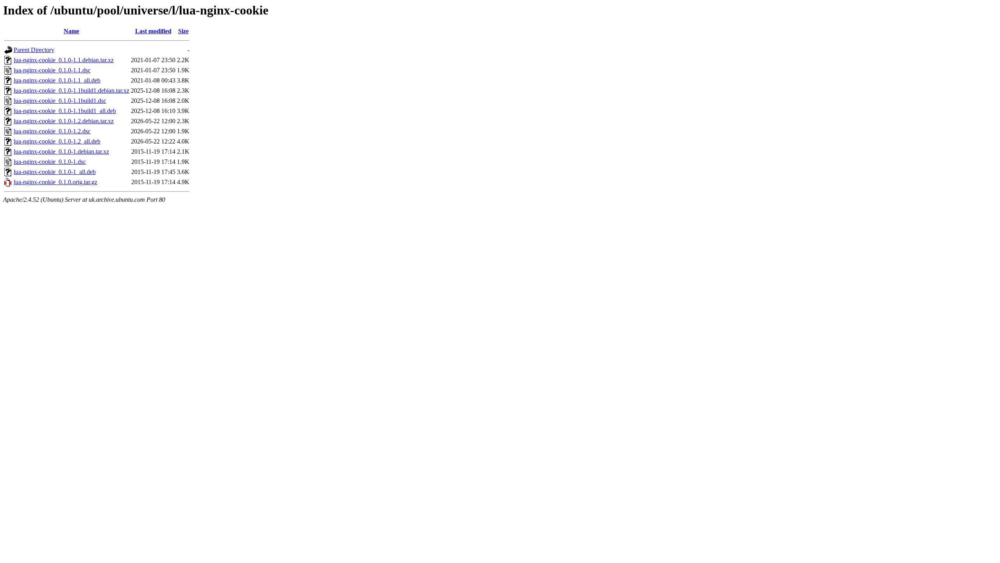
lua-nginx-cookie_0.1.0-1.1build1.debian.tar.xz (71, 90)
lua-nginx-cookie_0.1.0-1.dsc (50, 161)
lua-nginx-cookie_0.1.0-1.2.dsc (52, 131)
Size (183, 31)
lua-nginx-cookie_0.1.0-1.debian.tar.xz (61, 151)
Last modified (153, 31)
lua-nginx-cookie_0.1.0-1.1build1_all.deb (65, 111)
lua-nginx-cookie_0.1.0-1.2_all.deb (57, 141)
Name (71, 31)
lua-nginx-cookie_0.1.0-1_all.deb (55, 172)
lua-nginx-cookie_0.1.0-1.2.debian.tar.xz (64, 121)
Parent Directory (34, 50)
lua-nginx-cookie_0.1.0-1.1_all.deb (57, 80)
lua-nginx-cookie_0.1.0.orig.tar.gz (55, 182)
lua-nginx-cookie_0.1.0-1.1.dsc (52, 70)
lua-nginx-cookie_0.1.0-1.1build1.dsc (60, 100)
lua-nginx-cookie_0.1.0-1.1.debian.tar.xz (64, 60)
